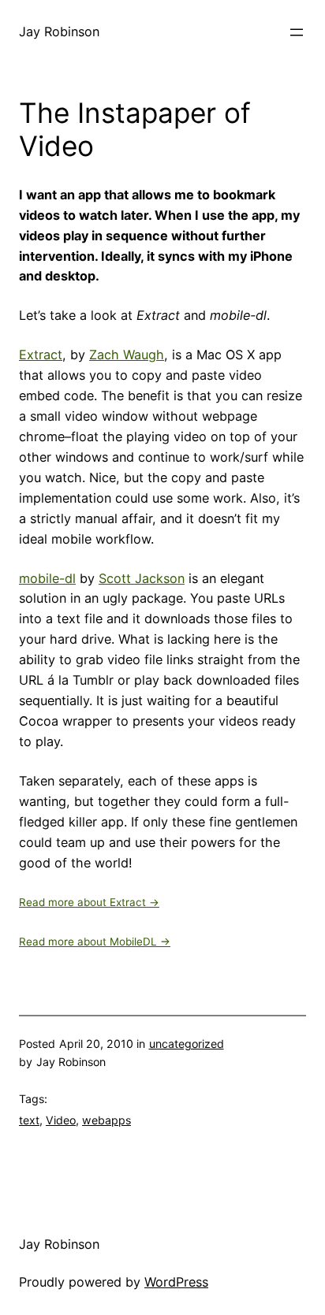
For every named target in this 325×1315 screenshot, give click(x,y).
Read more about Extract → (89, 902)
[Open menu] (296, 32)
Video (61, 1120)
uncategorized (186, 1043)
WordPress (176, 1282)
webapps (106, 1120)
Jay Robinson (59, 31)
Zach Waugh (126, 354)
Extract (40, 354)
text (29, 1120)
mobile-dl (47, 578)
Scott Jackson (142, 578)
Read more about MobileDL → (94, 941)
